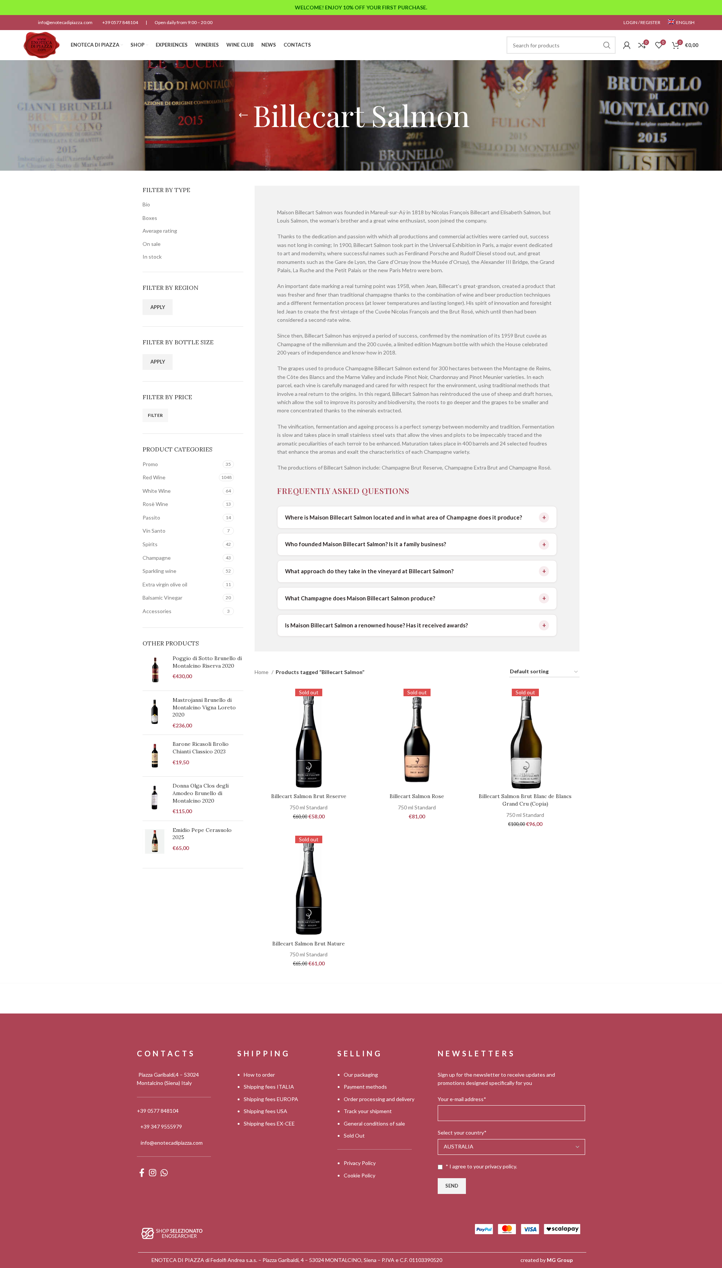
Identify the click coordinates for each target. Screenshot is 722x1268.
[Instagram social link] (152, 1172)
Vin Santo (154, 530)
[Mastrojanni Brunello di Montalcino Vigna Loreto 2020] (155, 713)
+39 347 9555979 (161, 1126)
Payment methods (365, 1086)
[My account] (626, 45)
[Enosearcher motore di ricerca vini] (172, 1233)
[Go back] (243, 115)
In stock (152, 256)
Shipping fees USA (265, 1111)
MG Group (560, 1260)
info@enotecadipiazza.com (65, 22)
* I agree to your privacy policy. (481, 1166)
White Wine (157, 491)
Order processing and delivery (379, 1099)
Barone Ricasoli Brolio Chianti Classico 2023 (201, 748)
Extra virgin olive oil (165, 584)
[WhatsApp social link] (164, 1172)
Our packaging (361, 1074)
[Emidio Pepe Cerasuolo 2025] (155, 842)
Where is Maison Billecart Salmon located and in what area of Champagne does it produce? (403, 517)
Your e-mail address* (462, 1099)
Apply (157, 307)
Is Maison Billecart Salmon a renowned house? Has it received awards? (376, 625)
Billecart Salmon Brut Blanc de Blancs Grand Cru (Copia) (525, 800)
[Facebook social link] (142, 1172)
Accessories (157, 611)
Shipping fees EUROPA (271, 1099)
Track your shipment (368, 1111)
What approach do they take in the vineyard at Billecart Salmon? (369, 571)
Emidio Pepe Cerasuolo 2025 (202, 834)
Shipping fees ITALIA (269, 1086)
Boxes (150, 218)
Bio (146, 204)
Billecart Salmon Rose (417, 796)
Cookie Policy (359, 1175)
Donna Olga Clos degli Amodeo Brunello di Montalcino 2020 (201, 793)
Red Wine (154, 477)
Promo (150, 464)
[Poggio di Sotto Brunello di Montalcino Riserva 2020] (155, 670)
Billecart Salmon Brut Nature (308, 943)
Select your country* (462, 1132)
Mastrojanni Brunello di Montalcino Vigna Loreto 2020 (204, 707)
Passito (151, 517)
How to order (259, 1074)
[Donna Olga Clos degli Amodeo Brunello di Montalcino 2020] (155, 798)
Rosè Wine (155, 504)
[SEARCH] (607, 45)
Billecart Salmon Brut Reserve (308, 796)
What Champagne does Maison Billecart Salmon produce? (360, 598)
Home (262, 672)
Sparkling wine (159, 571)
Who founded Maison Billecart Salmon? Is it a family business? (365, 544)
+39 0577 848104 (120, 22)
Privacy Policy (360, 1163)
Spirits (150, 544)
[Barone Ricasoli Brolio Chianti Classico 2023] (155, 756)
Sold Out (354, 1135)
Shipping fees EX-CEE (269, 1123)
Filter (155, 415)
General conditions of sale (374, 1123)
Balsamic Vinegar (162, 597)
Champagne (157, 557)
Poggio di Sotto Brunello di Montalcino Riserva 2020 (207, 662)
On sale (152, 244)
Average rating (160, 230)
